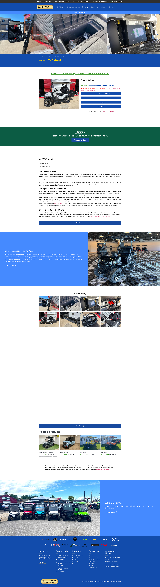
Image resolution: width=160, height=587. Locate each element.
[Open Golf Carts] (64, 7)
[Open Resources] (99, 7)
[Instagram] (45, 563)
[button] (2, 33)
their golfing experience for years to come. (101, 216)
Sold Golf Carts (52, 56)
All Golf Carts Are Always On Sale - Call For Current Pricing (80, 73)
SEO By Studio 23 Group (115, 581)
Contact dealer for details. (102, 469)
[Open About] (106, 7)
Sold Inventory (45, 56)
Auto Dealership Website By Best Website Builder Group (95, 581)
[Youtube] (43, 563)
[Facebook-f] (40, 563)
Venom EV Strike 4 (58, 203)
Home (40, 56)
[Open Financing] (88, 7)
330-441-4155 (108, 112)
